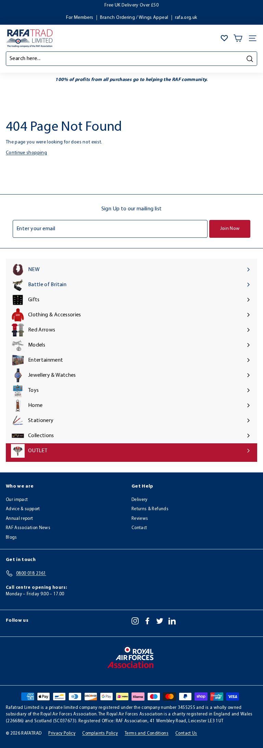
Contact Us (186, 733)
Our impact (17, 500)
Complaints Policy (100, 733)
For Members (79, 17)
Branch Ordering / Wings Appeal (134, 17)
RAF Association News (28, 528)
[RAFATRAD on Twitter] (159, 620)
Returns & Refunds (150, 509)
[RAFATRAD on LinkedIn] (172, 620)
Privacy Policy (61, 733)
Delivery (140, 500)
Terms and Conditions (146, 733)
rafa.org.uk (186, 17)
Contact (139, 528)
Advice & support (23, 509)
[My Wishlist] (224, 38)
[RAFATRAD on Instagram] (135, 620)
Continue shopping (26, 152)
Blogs (11, 537)
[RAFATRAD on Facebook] (147, 620)
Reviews (140, 518)
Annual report (19, 518)
